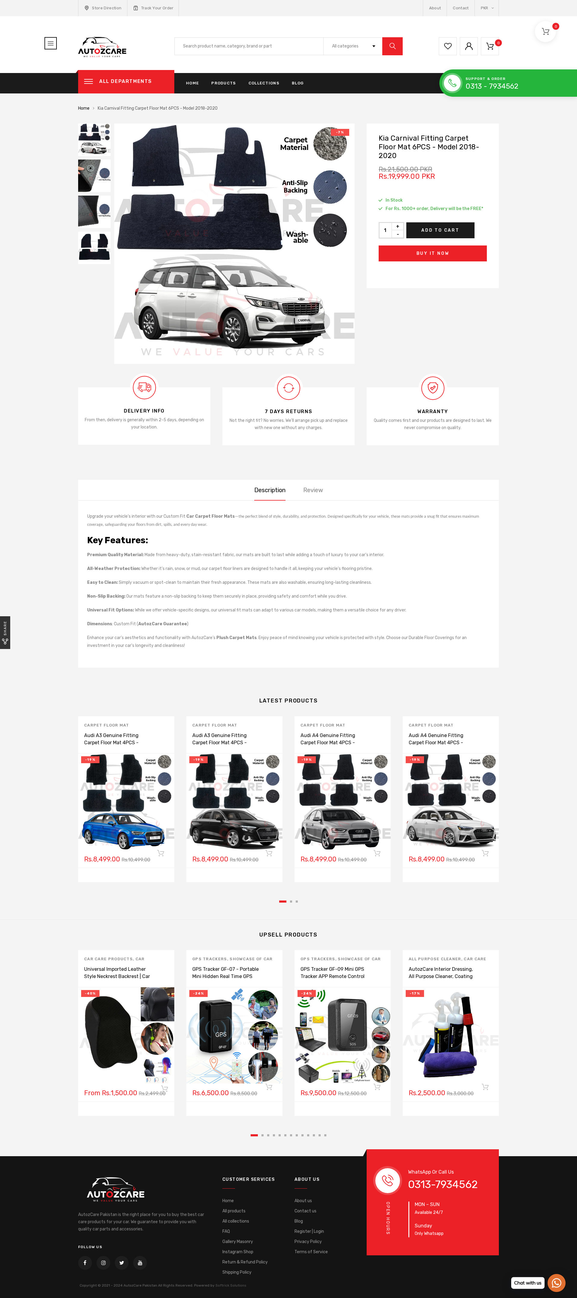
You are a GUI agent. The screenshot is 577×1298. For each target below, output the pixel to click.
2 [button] (291, 901)
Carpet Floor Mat (106, 725)
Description (269, 490)
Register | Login (309, 1231)
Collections (264, 83)
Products (223, 83)
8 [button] (297, 1135)
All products (234, 1211)
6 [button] (285, 1135)
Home (192, 83)
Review (313, 490)
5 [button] (280, 1135)
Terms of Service (311, 1251)
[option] (234, 243)
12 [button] (320, 1135)
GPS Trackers (209, 959)
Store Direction (106, 8)
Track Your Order (157, 8)
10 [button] (308, 1135)
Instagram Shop (237, 1251)
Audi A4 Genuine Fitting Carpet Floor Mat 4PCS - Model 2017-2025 (436, 743)
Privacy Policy (308, 1241)
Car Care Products (108, 959)
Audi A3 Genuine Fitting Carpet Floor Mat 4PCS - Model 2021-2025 (219, 743)
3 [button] (297, 901)
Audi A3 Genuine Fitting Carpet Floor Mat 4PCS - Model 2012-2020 (111, 743)
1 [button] (282, 901)
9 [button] (302, 1135)
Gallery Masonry (237, 1241)
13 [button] (325, 1135)
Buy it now (433, 253)
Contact (461, 8)
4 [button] (274, 1135)
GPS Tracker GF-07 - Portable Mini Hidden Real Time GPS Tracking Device (225, 976)
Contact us (305, 1211)
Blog (298, 83)
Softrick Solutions (230, 1285)
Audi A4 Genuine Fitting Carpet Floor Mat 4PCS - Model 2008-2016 (328, 743)
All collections (235, 1221)
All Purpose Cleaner (435, 959)
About (435, 8)
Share (5, 628)
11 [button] (314, 1135)
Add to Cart (440, 230)
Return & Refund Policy (245, 1262)
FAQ (226, 1231)
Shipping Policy (237, 1272)
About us (303, 1200)
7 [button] (291, 1135)
